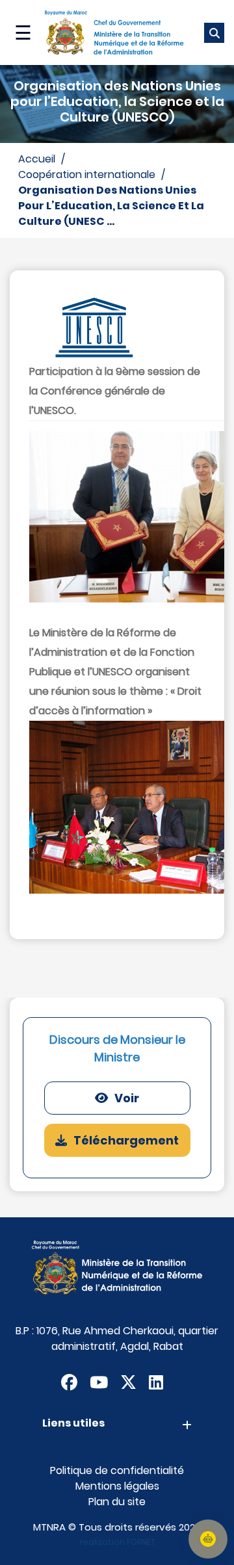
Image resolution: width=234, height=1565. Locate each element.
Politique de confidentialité (117, 1470)
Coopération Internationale (86, 174)
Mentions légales (117, 1486)
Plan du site (117, 1501)
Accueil (36, 158)
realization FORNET (117, 1541)
